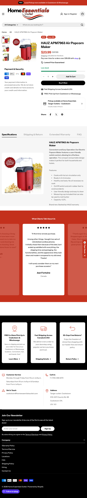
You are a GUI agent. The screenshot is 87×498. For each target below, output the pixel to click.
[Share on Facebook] (50, 114)
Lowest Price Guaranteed (54, 62)
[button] (84, 249)
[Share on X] (56, 114)
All (11, 32)
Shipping (44, 56)
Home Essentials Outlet (17, 487)
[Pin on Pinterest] (62, 114)
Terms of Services (31, 434)
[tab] (9, 135)
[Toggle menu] (3, 14)
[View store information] (82, 103)
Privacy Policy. (47, 434)
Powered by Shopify (35, 487)
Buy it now (63, 83)
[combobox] (43, 25)
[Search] (82, 24)
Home (4, 32)
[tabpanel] (43, 173)
